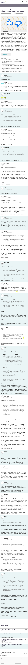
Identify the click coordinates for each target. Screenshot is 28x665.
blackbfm (6, 147)
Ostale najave (10, 637)
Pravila (2, 658)
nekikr (5, 187)
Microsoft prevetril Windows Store (8, 64)
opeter (5, 75)
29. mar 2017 (8, 13)
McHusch (3, 630)
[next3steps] (2, 164)
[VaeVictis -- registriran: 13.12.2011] (2, 396)
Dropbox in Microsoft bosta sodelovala (10, 650)
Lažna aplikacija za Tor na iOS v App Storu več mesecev (12, 65)
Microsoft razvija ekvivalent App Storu (9, 71)
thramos (6, 467)
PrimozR (2, 651)
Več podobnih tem (3, 655)
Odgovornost (3, 660)
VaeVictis (6, 396)
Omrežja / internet (11, 652)
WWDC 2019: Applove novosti (8, 629)
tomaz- (5, 283)
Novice (6, 632)
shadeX (6, 101)
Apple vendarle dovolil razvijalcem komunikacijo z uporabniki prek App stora (13, 11)
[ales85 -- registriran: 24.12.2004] (2, 197)
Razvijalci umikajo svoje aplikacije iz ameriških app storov (12, 68)
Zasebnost (10, 642)
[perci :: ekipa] (2, 83)
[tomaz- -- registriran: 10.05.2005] (2, 284)
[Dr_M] (2, 110)
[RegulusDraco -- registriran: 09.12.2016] (2, 94)
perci (5, 82)
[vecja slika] (14, 23)
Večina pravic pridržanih (19, 658)
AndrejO (6, 295)
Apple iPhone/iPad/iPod (19, 13)
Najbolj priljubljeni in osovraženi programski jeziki (11, 634)
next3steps (6, 163)
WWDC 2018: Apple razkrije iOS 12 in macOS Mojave (11, 645)
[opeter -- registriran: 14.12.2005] (2, 75)
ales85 (5, 196)
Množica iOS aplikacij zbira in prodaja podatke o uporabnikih (12, 640)
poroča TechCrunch (8, 38)
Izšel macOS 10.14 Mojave (7, 59)
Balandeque (3, 641)
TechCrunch (5, 31)
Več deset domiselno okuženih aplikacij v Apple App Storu (13, 61)
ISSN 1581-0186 (18, 663)
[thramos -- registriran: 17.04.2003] (2, 467)
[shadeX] (2, 102)
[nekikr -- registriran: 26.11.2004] (2, 188)
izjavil (14, 114)
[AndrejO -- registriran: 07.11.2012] (2, 295)
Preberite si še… (4, 58)
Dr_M (5, 110)
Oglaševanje (17, 660)
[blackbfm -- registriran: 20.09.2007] (2, 148)
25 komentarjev (5, 54)
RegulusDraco (7, 93)
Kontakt (2, 663)
